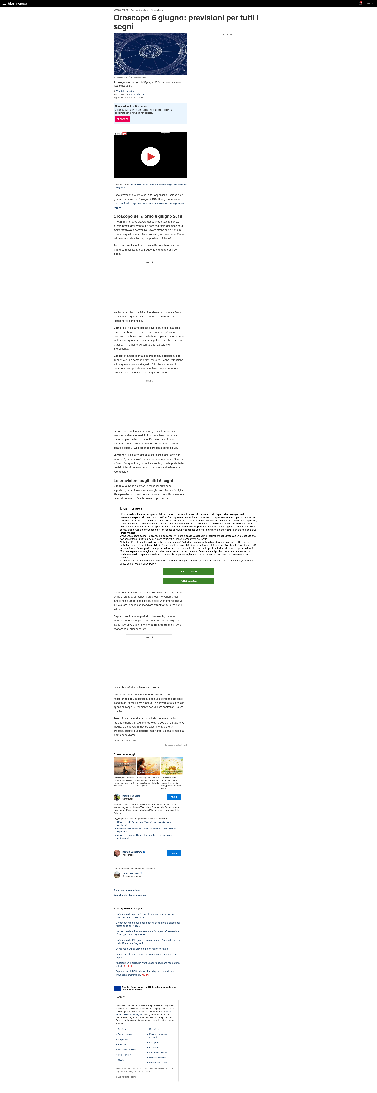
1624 (213, 517)
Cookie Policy (148, 563)
